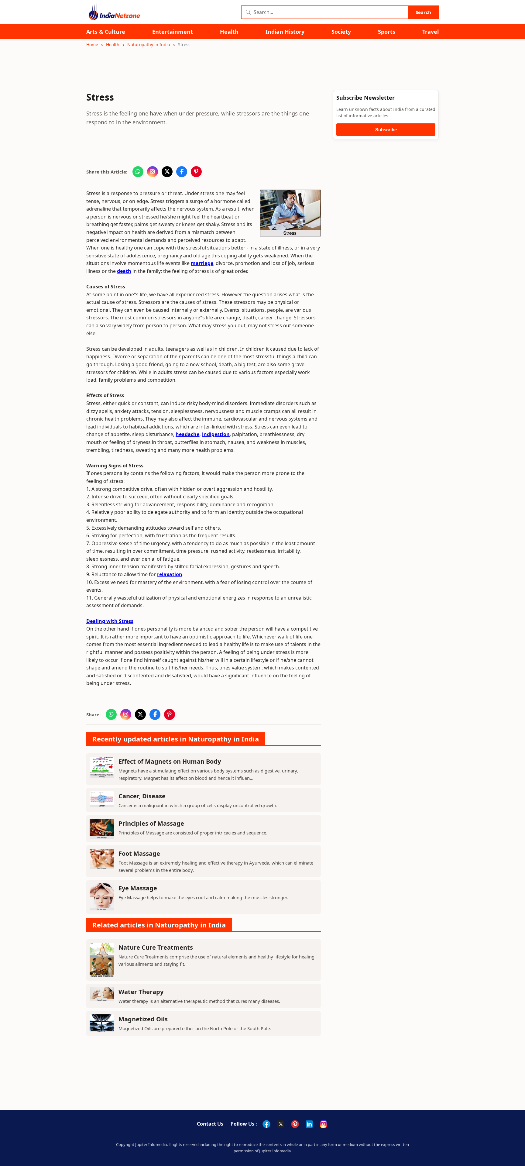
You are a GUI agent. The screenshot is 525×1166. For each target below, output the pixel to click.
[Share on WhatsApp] (137, 171)
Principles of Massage (151, 823)
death (124, 271)
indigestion (216, 434)
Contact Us (210, 1123)
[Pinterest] (295, 1124)
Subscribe (386, 129)
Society (341, 32)
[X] (281, 1124)
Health (229, 32)
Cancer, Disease (142, 796)
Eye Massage (137, 888)
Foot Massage (139, 853)
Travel (430, 32)
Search (423, 12)
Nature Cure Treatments (155, 947)
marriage (202, 263)
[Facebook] (266, 1124)
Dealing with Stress (109, 621)
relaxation (169, 574)
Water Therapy (140, 992)
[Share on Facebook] (181, 171)
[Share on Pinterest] (196, 171)
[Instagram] (323, 1124)
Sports (386, 32)
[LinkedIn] (309, 1124)
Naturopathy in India (148, 44)
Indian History (285, 32)
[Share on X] (167, 171)
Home (92, 44)
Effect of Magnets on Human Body (169, 761)
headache (187, 434)
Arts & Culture (105, 32)
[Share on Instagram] (152, 171)
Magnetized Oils (143, 1019)
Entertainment (172, 32)
